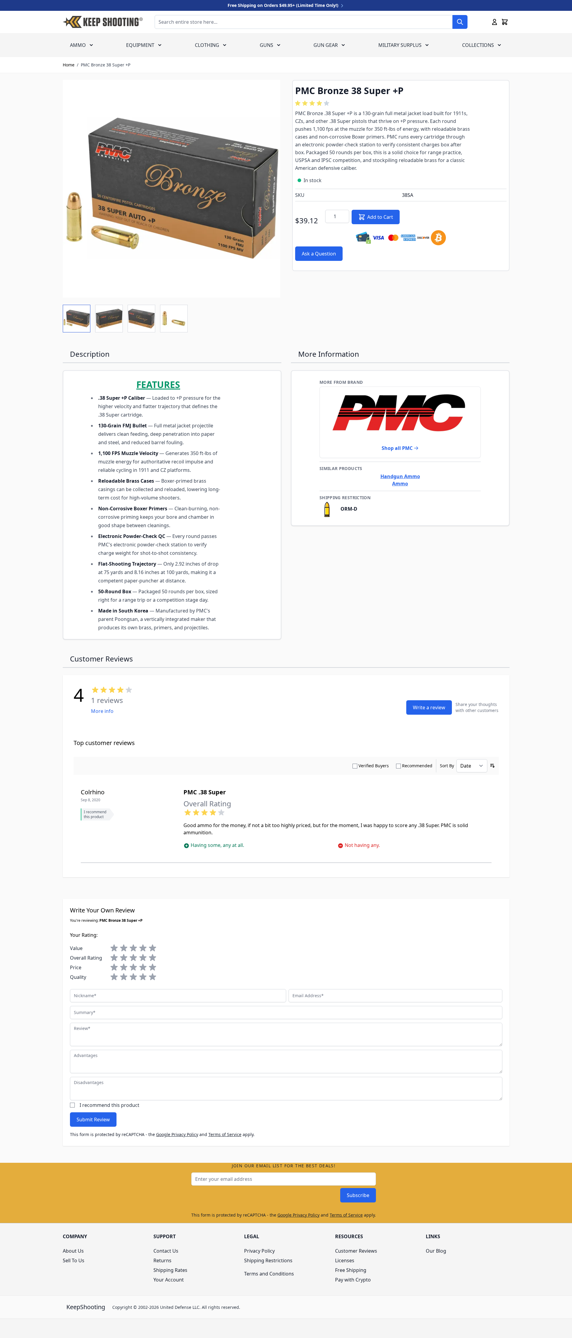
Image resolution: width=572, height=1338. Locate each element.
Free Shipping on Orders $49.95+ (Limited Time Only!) (284, 5)
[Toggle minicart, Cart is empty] (505, 22)
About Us (73, 1251)
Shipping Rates (170, 1270)
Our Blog (436, 1251)
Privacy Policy (259, 1251)
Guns (266, 45)
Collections (478, 45)
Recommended (417, 765)
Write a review (429, 707)
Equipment (140, 45)
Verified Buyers (374, 765)
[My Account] (494, 22)
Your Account (168, 1279)
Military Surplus (400, 45)
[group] (313, 103)
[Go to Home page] (103, 22)
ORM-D (348, 509)
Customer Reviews (356, 1251)
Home (68, 65)
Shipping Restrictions (268, 1260)
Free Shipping (350, 1270)
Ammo (78, 45)
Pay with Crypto (353, 1279)
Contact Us (165, 1251)
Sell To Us (73, 1260)
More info (102, 711)
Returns (162, 1260)
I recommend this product (109, 1105)
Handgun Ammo (400, 476)
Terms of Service (224, 1134)
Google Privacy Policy (177, 1134)
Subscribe (358, 1195)
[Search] (460, 22)
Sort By (447, 765)
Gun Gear (325, 45)
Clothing (207, 45)
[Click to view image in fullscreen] (171, 189)
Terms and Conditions (269, 1273)
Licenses (344, 1260)
